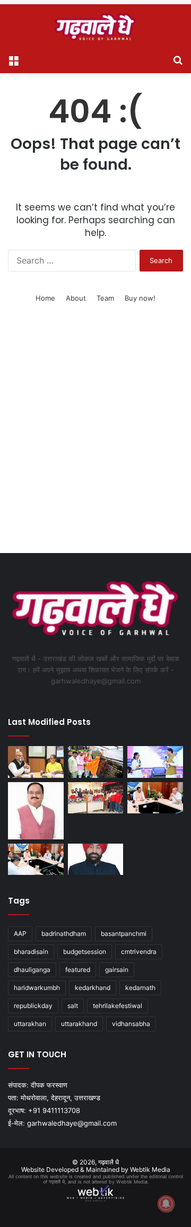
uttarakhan (30, 1024)
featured (77, 970)
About (76, 298)
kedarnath (140, 988)
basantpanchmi (123, 933)
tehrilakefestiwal (117, 1006)
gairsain (116, 970)
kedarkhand (92, 988)
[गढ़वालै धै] (95, 27)
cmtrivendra (139, 952)
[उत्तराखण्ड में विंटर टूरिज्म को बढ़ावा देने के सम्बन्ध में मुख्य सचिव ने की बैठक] (155, 797)
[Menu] (13, 60)
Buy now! (140, 298)
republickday (33, 1006)
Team (105, 298)
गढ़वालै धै (108, 1162)
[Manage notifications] (166, 1203)
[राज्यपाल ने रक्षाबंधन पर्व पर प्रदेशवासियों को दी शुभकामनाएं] (96, 859)
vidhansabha (131, 1024)
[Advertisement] (95, 441)
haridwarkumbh (37, 988)
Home (45, 298)
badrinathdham (63, 933)
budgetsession (84, 952)
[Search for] (177, 60)
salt (72, 1006)
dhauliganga (32, 970)
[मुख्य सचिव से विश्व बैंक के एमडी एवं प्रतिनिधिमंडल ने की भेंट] (36, 859)
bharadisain (31, 952)
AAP (20, 933)
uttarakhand (79, 1024)
